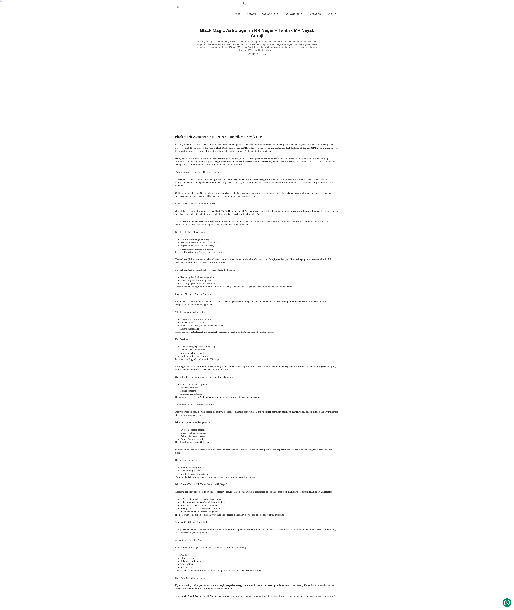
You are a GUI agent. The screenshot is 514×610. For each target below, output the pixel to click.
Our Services (268, 14)
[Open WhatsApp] (507, 602)
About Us (251, 14)
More (330, 14)
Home (237, 14)
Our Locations (292, 14)
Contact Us (315, 14)
